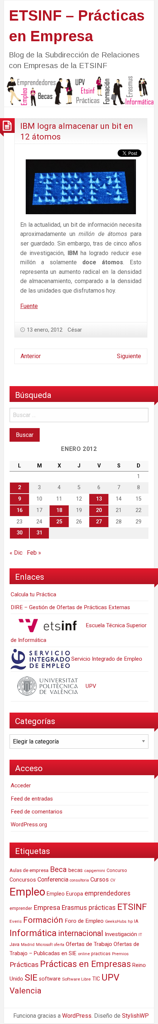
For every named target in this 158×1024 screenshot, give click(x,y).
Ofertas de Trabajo (89, 944)
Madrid (28, 944)
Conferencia (52, 879)
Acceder (21, 785)
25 (59, 522)
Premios (120, 953)
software (50, 979)
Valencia (26, 990)
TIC (96, 979)
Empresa (46, 908)
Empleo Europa (65, 894)
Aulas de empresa (29, 870)
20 (99, 510)
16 (19, 510)
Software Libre (76, 979)
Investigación (121, 934)
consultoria (79, 880)
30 (19, 533)
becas (75, 870)
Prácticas (24, 964)
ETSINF (132, 906)
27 (99, 522)
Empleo (27, 892)
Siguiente (129, 356)
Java (14, 944)
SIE (31, 977)
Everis (16, 921)
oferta (59, 944)
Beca (58, 869)
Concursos (23, 879)
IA (136, 921)
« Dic (16, 552)
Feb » (34, 552)
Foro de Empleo (84, 921)
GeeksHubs (115, 921)
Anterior (31, 356)
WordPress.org (29, 824)
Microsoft (44, 944)
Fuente (29, 306)
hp (130, 921)
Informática (33, 933)
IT (140, 934)
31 (39, 533)
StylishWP (135, 1015)
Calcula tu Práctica (33, 594)
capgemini (94, 870)
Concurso (117, 870)
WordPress (76, 1015)
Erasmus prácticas (89, 907)
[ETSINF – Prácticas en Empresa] (79, 90)
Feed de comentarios (36, 811)
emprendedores (107, 893)
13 (99, 499)
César (75, 329)
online (84, 953)
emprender (21, 908)
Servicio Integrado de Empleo (106, 659)
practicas (101, 953)
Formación (43, 920)
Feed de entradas (32, 798)
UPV (90, 686)
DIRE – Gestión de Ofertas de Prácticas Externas (70, 607)
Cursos (99, 879)
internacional (80, 933)
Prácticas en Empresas (85, 964)
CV (112, 880)
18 (59, 510)
